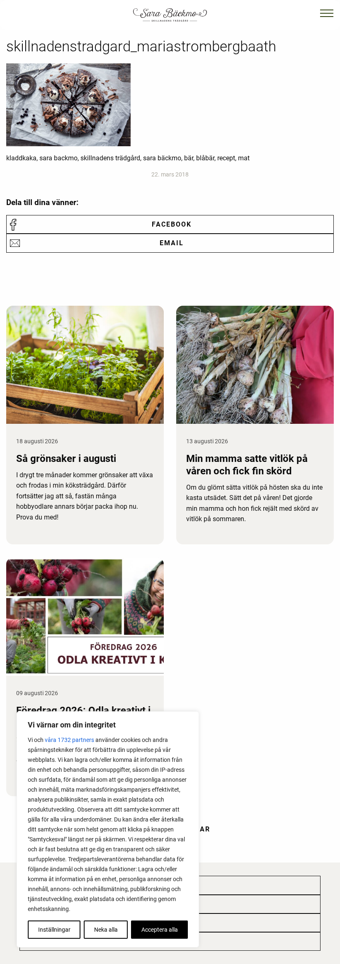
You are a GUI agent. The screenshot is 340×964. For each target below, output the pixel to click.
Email (172, 243)
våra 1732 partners (69, 740)
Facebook (172, 224)
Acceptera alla (159, 929)
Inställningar (54, 929)
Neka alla (106, 929)
